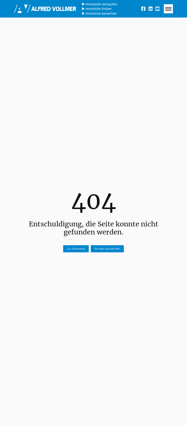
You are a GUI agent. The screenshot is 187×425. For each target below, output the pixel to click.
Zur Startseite (76, 248)
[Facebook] (144, 8)
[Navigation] (168, 8)
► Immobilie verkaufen (100, 4)
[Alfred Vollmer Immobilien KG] (45, 8)
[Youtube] (158, 8)
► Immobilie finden (97, 8)
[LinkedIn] (151, 8)
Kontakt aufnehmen (107, 248)
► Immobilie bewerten (99, 13)
